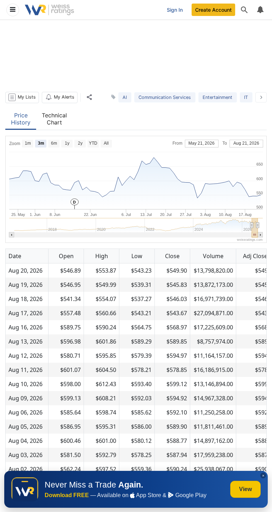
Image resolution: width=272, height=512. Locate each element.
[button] (22, 97)
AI (125, 97)
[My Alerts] (260, 10)
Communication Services (164, 97)
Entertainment (217, 97)
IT (246, 97)
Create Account (213, 10)
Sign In (175, 10)
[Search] (244, 10)
